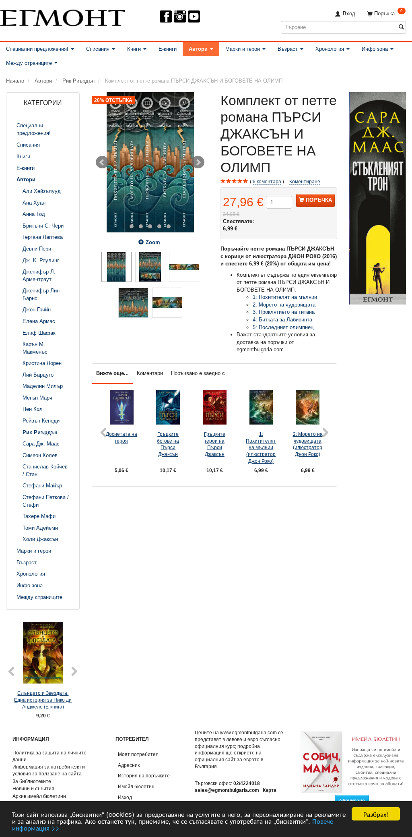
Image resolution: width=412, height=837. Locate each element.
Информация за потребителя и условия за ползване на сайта (48, 770)
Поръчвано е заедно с (198, 373)
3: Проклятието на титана (284, 312)
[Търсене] (401, 27)
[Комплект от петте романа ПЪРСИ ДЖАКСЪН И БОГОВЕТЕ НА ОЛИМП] (150, 162)
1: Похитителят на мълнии (285, 297)
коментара (267, 181)
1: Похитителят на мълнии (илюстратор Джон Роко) (261, 447)
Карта (269, 790)
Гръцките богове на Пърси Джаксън (168, 444)
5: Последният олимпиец (283, 327)
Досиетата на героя (121, 437)
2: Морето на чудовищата (284, 305)
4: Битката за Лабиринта (282, 320)
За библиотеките (31, 781)
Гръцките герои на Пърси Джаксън (214, 444)
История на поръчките (144, 775)
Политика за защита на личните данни (49, 756)
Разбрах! (375, 814)
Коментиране (304, 181)
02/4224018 (246, 783)
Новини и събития (33, 788)
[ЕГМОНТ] (62, 16)
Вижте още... (112, 373)
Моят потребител (138, 754)
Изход (125, 797)
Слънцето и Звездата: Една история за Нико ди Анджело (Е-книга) (43, 699)
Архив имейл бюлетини (39, 796)
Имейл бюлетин (136, 786)
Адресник (129, 765)
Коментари (150, 373)
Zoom (153, 242)
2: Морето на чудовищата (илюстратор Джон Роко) (308, 444)
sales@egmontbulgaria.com (227, 790)
